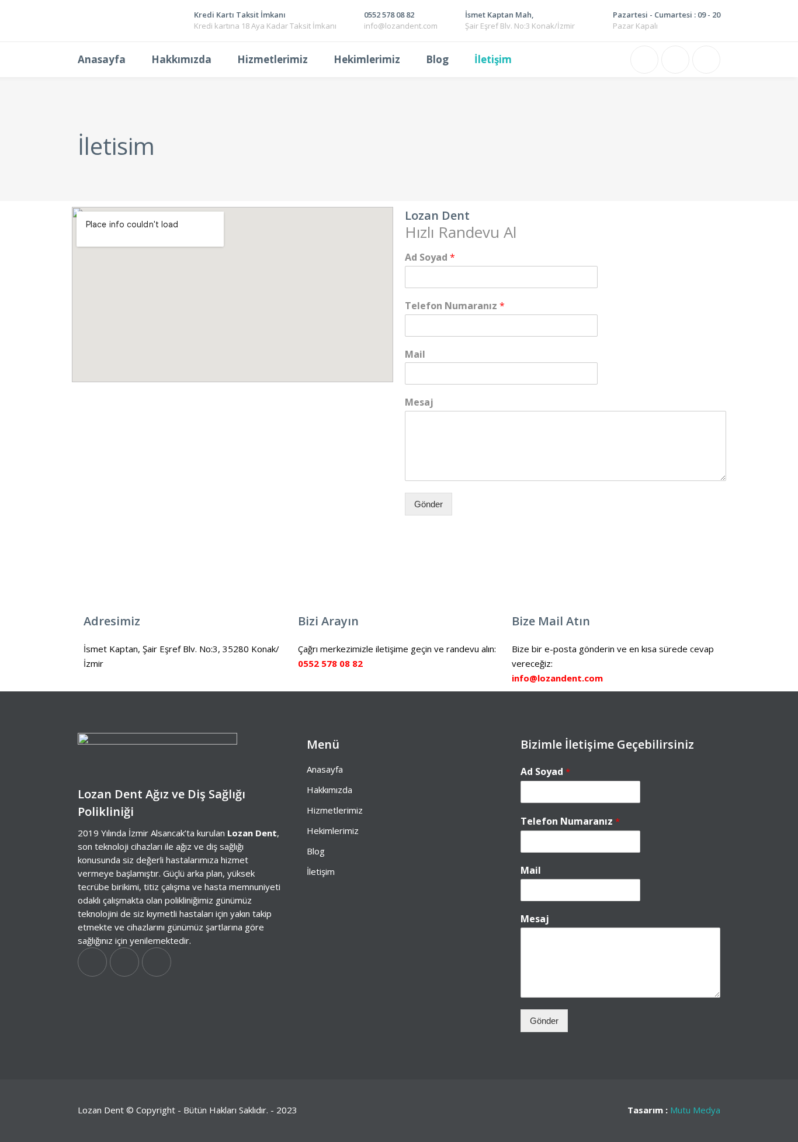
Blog (316, 851)
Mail (415, 354)
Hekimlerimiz (333, 830)
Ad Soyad (430, 257)
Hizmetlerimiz (335, 810)
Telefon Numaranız (455, 306)
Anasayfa (325, 769)
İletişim (321, 871)
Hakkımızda (329, 789)
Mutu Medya (695, 1110)
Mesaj (419, 402)
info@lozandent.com (557, 678)
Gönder (428, 504)
